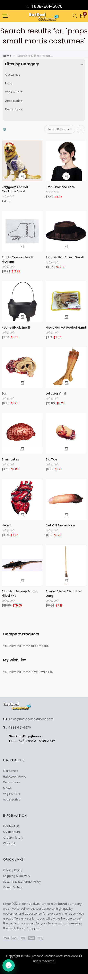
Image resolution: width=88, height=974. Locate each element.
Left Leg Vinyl (56, 393)
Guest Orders (12, 887)
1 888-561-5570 (46, 6)
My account (11, 832)
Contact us (11, 826)
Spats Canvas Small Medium (17, 259)
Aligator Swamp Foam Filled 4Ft (19, 593)
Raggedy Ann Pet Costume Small (15, 189)
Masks (7, 788)
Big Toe (51, 459)
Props (9, 83)
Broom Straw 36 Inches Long (64, 593)
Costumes (12, 75)
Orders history (13, 838)
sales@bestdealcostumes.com (31, 719)
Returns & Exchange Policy (22, 882)
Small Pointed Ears (60, 187)
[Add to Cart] (22, 176)
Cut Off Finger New (60, 525)
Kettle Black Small (16, 327)
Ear (4, 393)
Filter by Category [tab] (22, 63)
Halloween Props (14, 776)
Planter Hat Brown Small (65, 257)
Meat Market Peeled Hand (66, 327)
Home (7, 56)
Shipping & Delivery (16, 876)
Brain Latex (10, 459)
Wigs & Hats (13, 92)
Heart (6, 525)
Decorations (14, 109)
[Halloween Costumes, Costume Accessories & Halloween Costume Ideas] (44, 16)
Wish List (9, 843)
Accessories (13, 101)
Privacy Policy (12, 870)
